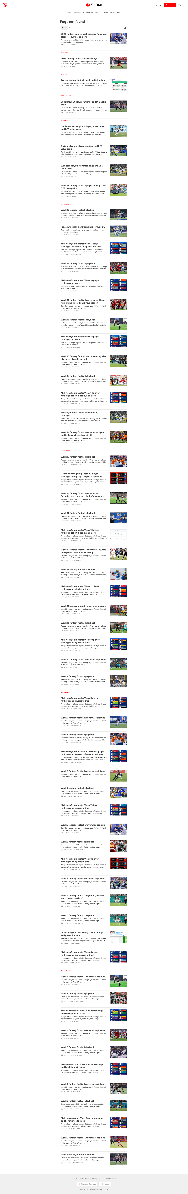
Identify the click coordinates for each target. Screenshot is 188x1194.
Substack (83, 1189)
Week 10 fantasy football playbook (78, 623)
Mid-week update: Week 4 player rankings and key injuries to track (82, 1012)
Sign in (181, 5)
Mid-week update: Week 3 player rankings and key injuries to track (82, 1065)
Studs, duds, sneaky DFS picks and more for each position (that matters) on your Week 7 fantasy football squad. (82, 792)
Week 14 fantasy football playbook (78, 376)
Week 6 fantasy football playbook (77, 842)
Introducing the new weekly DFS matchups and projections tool (82, 934)
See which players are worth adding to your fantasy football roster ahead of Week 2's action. (83, 1142)
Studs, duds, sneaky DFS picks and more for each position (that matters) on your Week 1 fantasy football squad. (82, 1159)
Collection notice (110, 1178)
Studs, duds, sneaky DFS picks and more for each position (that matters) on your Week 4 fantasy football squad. (82, 997)
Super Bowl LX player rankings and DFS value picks (83, 103)
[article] (94, 41)
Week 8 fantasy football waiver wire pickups (83, 771)
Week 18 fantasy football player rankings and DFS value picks (83, 187)
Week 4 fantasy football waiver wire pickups (83, 1030)
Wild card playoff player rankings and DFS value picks (82, 167)
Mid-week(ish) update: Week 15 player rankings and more (80, 338)
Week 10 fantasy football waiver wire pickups (83, 659)
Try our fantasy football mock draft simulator (83, 80)
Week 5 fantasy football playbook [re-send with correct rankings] (82, 897)
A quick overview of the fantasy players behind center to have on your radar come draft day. (84, 41)
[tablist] (72, 28)
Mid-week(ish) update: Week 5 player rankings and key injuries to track (79, 953)
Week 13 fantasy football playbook (78, 457)
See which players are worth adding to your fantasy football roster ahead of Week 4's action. (83, 1034)
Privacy (94, 1178)
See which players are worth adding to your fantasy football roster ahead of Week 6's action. (83, 883)
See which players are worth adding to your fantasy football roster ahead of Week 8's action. (83, 775)
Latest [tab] (64, 28)
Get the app (104, 1184)
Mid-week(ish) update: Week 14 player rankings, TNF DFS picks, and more (80, 394)
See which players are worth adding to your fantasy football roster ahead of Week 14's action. (83, 439)
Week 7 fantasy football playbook (77, 788)
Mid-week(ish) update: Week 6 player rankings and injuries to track (80, 860)
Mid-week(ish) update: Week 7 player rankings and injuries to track (79, 806)
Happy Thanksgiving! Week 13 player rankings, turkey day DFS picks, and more (81, 475)
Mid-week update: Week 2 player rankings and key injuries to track (82, 1119)
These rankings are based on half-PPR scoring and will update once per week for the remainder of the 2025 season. (84, 419)
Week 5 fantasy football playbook (77, 915)
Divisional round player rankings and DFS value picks (81, 147)
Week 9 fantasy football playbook (77, 676)
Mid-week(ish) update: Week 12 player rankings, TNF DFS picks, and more (80, 531)
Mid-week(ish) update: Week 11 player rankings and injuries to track (80, 587)
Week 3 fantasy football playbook (77, 1047)
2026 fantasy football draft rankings (79, 58)
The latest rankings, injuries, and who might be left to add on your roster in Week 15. (84, 343)
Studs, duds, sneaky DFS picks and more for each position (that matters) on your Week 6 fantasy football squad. (82, 846)
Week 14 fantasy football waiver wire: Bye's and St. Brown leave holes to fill (82, 433)
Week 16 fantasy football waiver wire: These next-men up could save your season (83, 301)
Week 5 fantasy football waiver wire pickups (83, 976)
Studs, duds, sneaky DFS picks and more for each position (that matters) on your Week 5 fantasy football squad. (82, 902)
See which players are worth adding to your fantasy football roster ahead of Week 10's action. (83, 663)
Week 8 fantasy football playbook (77, 734)
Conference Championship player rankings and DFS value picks (82, 127)
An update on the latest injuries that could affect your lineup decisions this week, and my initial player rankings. (83, 959)
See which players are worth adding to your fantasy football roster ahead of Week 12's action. (83, 556)
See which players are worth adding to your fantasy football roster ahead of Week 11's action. (83, 610)
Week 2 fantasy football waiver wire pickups (83, 1138)
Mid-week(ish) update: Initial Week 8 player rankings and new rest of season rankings (82, 753)
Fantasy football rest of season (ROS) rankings (79, 414)
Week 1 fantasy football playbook (77, 1154)
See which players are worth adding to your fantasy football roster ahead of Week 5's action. (83, 981)
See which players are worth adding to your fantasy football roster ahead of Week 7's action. (83, 829)
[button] (68, 12)
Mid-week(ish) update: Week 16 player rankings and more (80, 281)
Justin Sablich (71, 44)
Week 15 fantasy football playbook (78, 320)
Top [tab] (70, 28)
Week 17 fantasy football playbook (78, 210)
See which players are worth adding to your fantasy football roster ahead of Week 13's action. (83, 500)
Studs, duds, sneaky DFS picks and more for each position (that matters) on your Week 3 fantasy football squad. (82, 1051)
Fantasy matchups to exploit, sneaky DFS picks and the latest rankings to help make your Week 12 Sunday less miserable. (83, 461)
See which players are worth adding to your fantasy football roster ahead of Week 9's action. (83, 722)
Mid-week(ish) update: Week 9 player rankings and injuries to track (80, 699)
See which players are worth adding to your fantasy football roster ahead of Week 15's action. (83, 363)
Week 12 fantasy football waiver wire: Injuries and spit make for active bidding (83, 551)
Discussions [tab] (78, 28)
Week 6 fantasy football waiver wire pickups (83, 878)
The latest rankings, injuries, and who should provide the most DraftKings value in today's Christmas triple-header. (82, 250)
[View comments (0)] (77, 69)
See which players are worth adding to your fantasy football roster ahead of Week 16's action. (83, 307)
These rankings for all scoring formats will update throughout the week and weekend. (84, 231)
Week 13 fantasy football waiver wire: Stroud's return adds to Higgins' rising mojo (82, 495)
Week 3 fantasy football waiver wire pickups (83, 1084)
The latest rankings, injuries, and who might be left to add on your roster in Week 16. (84, 287)
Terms (100, 1178)
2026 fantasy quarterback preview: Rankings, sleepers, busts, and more (84, 35)
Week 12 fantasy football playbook (78, 513)
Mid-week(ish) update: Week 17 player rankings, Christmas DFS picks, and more (81, 245)
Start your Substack (88, 1184)
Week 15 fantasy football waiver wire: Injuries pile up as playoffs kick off (83, 357)
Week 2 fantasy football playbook (77, 1101)
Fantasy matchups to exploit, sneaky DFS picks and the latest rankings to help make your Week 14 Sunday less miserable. (83, 380)
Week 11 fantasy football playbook (78, 569)
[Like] (62, 274)
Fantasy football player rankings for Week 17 (83, 227)
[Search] (156, 5)
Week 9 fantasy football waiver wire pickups (83, 718)
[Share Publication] (161, 5)
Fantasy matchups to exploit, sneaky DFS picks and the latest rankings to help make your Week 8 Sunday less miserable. (83, 680)
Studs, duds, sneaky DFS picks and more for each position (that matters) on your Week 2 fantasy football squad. (82, 1105)
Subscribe (170, 5)
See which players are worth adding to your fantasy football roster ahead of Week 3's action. (83, 1088)
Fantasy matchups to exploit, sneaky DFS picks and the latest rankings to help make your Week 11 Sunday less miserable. (83, 573)
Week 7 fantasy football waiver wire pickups (83, 825)
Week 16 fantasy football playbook (78, 263)
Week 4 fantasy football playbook (77, 993)
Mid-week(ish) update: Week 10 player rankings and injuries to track (80, 641)
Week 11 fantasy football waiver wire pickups (83, 606)
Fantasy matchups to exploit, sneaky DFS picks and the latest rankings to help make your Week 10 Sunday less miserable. (83, 627)
